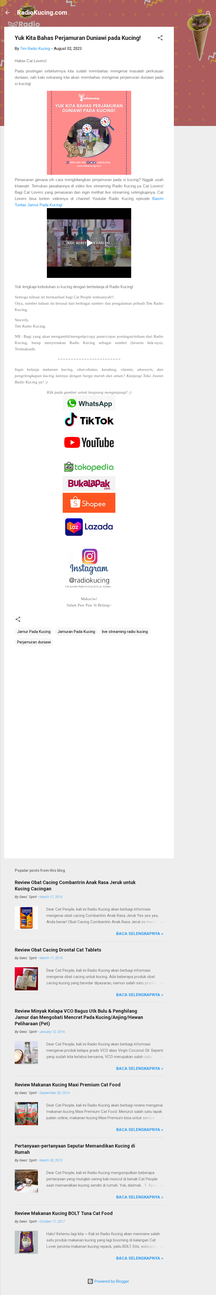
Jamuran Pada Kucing (76, 631)
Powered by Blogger (111, 1281)
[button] (160, 39)
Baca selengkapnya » (139, 933)
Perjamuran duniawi (34, 642)
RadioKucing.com (42, 12)
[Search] (208, 14)
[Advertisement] (195, 105)
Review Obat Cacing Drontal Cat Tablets (58, 950)
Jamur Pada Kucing (34, 631)
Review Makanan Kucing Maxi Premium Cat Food (68, 1084)
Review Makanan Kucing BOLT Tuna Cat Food (64, 1213)
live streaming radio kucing (125, 631)
